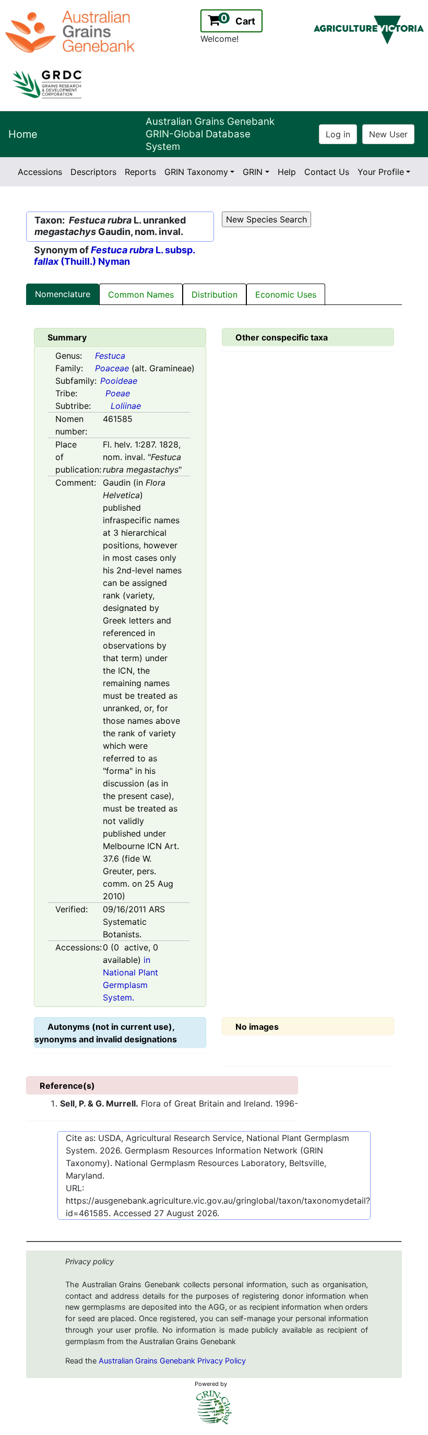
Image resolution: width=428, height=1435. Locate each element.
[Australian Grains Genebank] (71, 31)
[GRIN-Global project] (214, 1408)
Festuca (110, 355)
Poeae (117, 393)
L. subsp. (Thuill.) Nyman (114, 255)
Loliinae (126, 406)
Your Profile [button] (381, 172)
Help (287, 172)
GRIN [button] (253, 172)
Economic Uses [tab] (285, 294)
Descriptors (93, 172)
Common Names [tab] (141, 294)
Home (23, 134)
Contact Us (326, 172)
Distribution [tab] (214, 294)
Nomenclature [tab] (62, 294)
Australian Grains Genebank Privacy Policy (172, 1361)
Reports (140, 172)
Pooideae (118, 380)
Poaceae (112, 368)
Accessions (40, 172)
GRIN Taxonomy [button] (196, 172)
